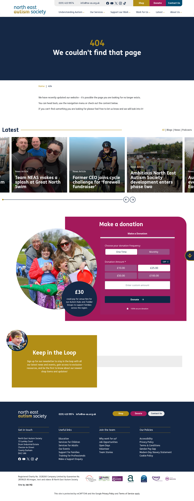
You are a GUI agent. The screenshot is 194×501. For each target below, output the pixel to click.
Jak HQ (28, 485)
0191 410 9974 (66, 3)
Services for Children (69, 442)
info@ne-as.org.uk (90, 3)
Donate (158, 3)
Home (41, 86)
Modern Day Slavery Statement (156, 452)
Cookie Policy (146, 455)
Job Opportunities (108, 442)
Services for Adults (68, 445)
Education (64, 438)
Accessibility (146, 438)
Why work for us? (108, 438)
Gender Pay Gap (148, 449)
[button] (126, 199)
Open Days (104, 445)
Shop (141, 3)
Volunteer (104, 449)
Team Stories (106, 452)
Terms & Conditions (150, 445)
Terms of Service (126, 493)
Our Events (64, 449)
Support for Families (69, 452)
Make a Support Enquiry (71, 459)
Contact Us (174, 3)
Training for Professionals (72, 455)
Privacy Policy (147, 442)
